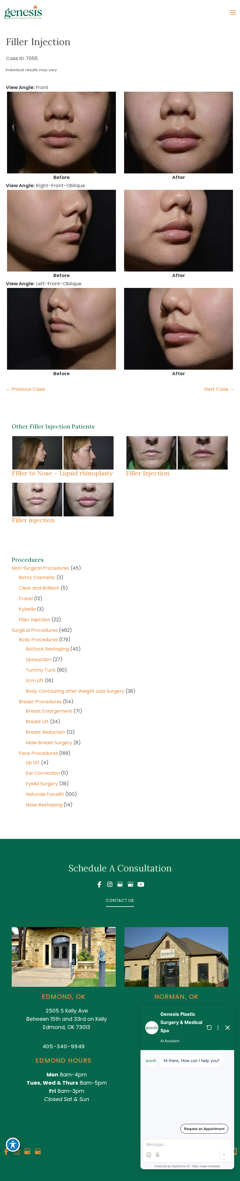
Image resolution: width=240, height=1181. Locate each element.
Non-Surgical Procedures (40, 568)
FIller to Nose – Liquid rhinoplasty (62, 473)
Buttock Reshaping (47, 649)
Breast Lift (37, 721)
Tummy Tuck (41, 670)
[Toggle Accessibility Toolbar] (13, 1145)
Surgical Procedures (35, 630)
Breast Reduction (45, 732)
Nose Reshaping (44, 804)
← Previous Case (25, 389)
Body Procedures (38, 639)
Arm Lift (35, 680)
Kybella (27, 609)
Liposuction (39, 659)
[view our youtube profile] (140, 884)
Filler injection (33, 520)
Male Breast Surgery (49, 742)
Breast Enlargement (49, 711)
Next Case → (219, 389)
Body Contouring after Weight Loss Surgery (75, 691)
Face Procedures (38, 753)
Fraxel (26, 598)
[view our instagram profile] (109, 884)
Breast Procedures (40, 701)
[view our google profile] (120, 884)
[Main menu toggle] (232, 12)
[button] (120, 900)
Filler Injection (34, 619)
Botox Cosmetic (37, 577)
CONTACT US (120, 900)
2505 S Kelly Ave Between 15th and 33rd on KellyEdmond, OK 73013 (66, 1019)
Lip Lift (33, 762)
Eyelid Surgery (42, 783)
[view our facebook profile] (99, 884)
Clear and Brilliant (39, 588)
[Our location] (234, 1151)
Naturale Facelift (45, 794)
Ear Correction (43, 773)
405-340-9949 (63, 1046)
